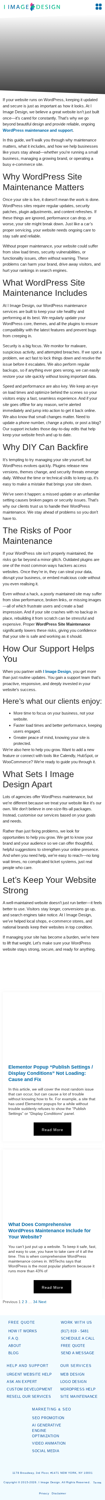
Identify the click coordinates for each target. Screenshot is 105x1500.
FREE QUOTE (21, 1322)
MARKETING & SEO (51, 1409)
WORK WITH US (76, 1322)
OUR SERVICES (76, 1366)
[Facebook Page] (48, 1463)
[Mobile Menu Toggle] (98, 6)
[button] (1, 971)
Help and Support (27, 1366)
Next (42, 1302)
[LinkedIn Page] (56, 1463)
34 (35, 1302)
